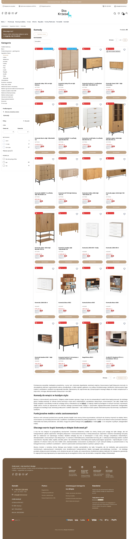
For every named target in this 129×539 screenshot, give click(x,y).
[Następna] (125, 2)
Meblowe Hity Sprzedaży (8, 93)
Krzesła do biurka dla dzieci (74, 498)
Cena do (20, 128)
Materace (6, 59)
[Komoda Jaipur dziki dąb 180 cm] (116, 174)
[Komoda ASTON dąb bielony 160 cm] (69, 174)
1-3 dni (7, 144)
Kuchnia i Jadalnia (6, 82)
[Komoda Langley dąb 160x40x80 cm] (69, 229)
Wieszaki (5, 78)
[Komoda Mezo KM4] (116, 284)
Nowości (3, 101)
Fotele (5, 63)
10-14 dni (8, 147)
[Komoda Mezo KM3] (92, 284)
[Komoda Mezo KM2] (69, 284)
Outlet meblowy (5, 47)
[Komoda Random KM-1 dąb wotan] (45, 339)
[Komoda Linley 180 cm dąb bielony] (45, 65)
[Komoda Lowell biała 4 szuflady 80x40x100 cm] (92, 120)
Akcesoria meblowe (7, 97)
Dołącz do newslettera (100, 500)
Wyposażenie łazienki (7, 99)
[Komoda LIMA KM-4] (45, 284)
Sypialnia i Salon (14, 26)
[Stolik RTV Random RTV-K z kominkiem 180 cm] (116, 339)
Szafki (4, 74)
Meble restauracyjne (7, 95)
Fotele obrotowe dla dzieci (73, 493)
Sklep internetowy (64, 529)
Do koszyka (45, 97)
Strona (111, 40)
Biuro (2, 49)
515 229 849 (108, 6)
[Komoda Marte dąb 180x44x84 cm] (45, 120)
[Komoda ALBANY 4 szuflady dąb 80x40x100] (69, 120)
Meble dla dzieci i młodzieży (9, 86)
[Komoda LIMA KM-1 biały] (92, 229)
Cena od (5, 128)
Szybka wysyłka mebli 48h (8, 91)
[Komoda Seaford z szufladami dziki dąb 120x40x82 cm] (92, 65)
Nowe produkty (70, 496)
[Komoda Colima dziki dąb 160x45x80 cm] (92, 174)
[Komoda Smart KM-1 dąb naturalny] (116, 65)
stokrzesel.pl (4, 26)
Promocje (4, 103)
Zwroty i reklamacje (47, 495)
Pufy (4, 68)
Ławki (4, 70)
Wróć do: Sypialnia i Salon (12, 112)
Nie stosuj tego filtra (11, 159)
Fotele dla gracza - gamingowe (10, 51)
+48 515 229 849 (21, 489)
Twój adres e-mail (98, 497)
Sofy (4, 66)
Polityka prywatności (48, 493)
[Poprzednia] (3, 2)
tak (6, 162)
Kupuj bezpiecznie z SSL (48, 498)
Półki (4, 76)
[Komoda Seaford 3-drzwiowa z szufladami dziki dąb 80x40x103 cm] (69, 339)
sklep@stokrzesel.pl (121, 6)
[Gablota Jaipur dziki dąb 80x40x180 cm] (116, 120)
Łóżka (4, 57)
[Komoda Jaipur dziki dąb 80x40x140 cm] (45, 229)
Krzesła (5, 61)
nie (6, 166)
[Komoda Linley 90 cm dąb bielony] (69, 65)
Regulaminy (45, 490)
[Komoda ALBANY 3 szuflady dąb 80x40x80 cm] (45, 174)
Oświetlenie (4, 80)
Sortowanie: (38, 38)
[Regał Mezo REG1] (92, 339)
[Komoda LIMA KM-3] (116, 229)
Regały (5, 72)
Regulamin (111, 502)
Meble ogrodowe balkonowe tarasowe (12, 88)
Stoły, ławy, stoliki (6, 84)
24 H (7, 141)
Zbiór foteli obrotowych (72, 501)
